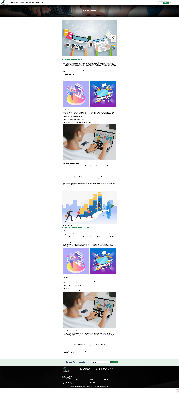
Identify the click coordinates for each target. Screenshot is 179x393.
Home (12, 2)
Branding (72, 57)
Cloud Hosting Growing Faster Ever (77, 227)
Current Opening (28, 2)
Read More (63, 187)
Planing (75, 225)
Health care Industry (79, 380)
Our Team (105, 378)
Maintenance (78, 376)
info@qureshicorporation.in (88, 368)
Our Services (21, 2)
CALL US (161, 2)
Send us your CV (93, 378)
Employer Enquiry (35, 2)
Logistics (77, 379)
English (171, 3)
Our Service (106, 379)
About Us (16, 2)
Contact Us (42, 2)
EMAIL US (166, 2)
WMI (107, 386)
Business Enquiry (93, 381)
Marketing (75, 57)
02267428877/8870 (86, 369)
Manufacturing (78, 378)
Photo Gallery (92, 382)
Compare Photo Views (72, 59)
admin (69, 57)
